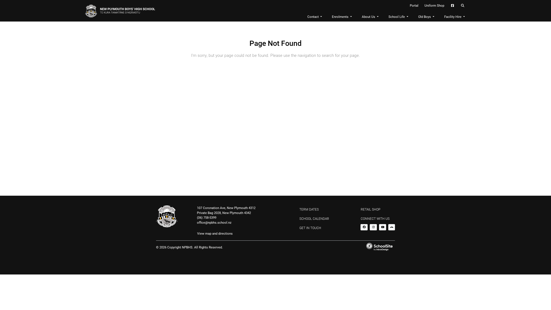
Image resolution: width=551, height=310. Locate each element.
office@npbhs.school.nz (214, 222)
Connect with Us (375, 218)
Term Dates (309, 209)
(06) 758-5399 (206, 217)
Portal (414, 5)
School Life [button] (397, 16)
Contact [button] (313, 16)
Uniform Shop (434, 5)
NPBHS (187, 247)
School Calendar (314, 218)
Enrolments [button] (340, 16)
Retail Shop (370, 209)
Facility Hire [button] (453, 16)
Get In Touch (310, 228)
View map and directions (215, 233)
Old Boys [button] (425, 16)
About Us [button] (369, 16)
